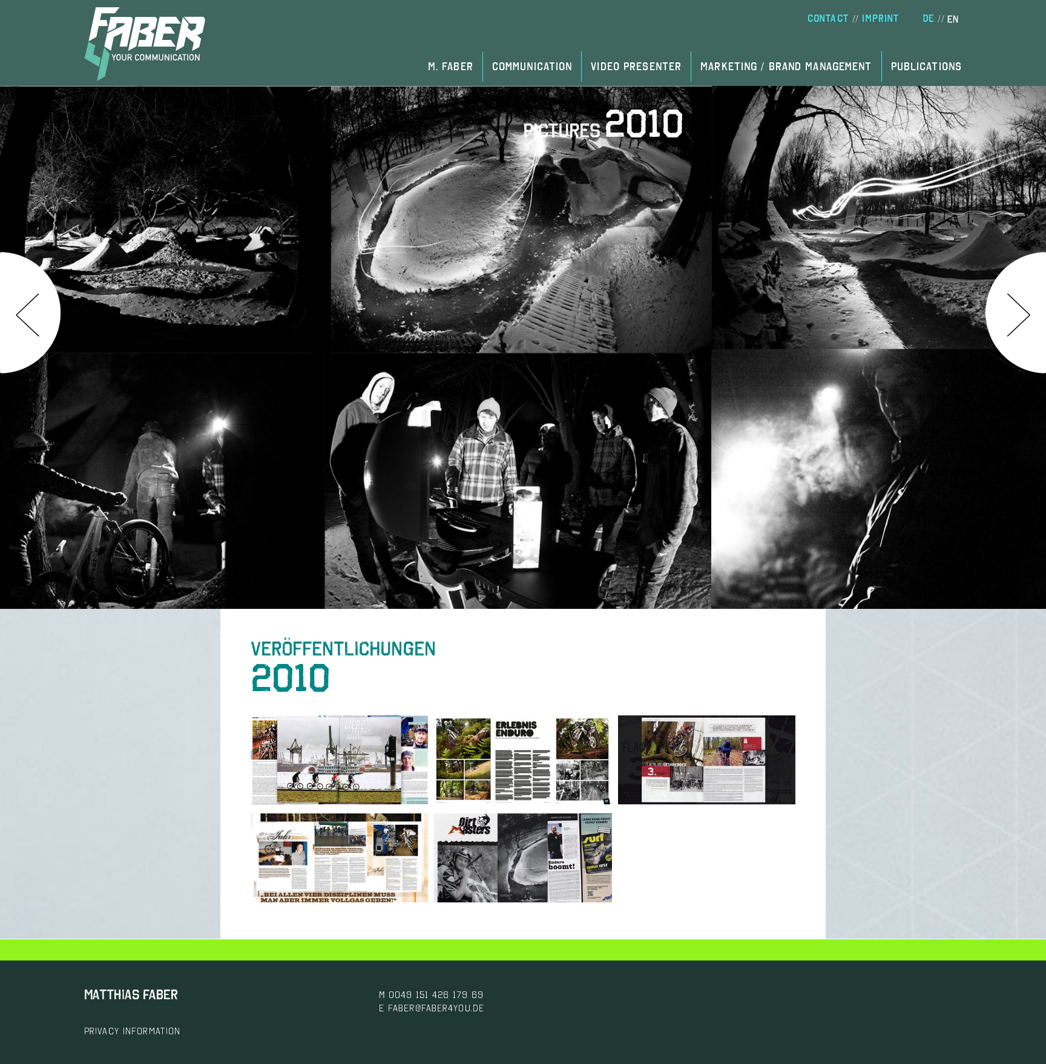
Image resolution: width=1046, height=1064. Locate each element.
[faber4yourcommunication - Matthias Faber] (144, 44)
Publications (926, 66)
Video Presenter (636, 66)
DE (928, 18)
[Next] (1015, 312)
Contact (828, 18)
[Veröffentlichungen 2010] (339, 800)
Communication (532, 66)
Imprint (880, 18)
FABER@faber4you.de (436, 1007)
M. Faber (450, 66)
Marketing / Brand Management (786, 66)
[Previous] (30, 312)
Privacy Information (132, 1030)
